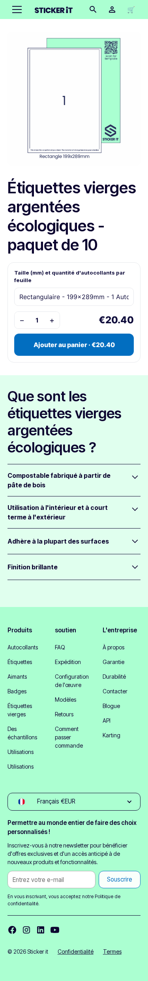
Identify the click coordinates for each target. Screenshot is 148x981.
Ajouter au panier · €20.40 (74, 345)
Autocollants (22, 647)
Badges (16, 691)
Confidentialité (76, 951)
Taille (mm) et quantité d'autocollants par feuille (69, 276)
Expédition (68, 661)
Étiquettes (19, 661)
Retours (64, 714)
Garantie (113, 661)
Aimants (17, 676)
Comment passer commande (69, 737)
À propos (113, 647)
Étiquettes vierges (19, 710)
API (107, 720)
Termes (112, 951)
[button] (15, 9)
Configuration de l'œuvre (72, 680)
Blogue (111, 705)
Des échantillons (22, 733)
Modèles (65, 699)
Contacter (115, 691)
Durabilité (114, 676)
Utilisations (20, 751)
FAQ (60, 647)
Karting (111, 735)
